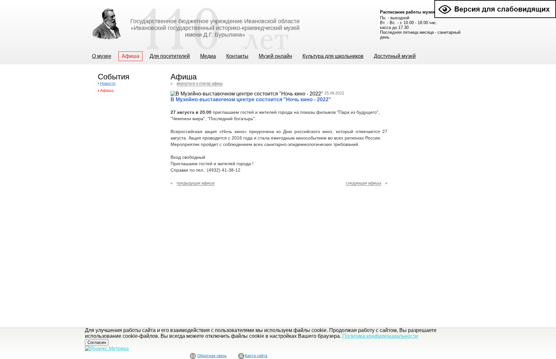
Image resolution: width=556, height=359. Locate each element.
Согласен (97, 342)
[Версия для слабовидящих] (495, 2)
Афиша (107, 90)
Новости (108, 83)
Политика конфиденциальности (380, 336)
